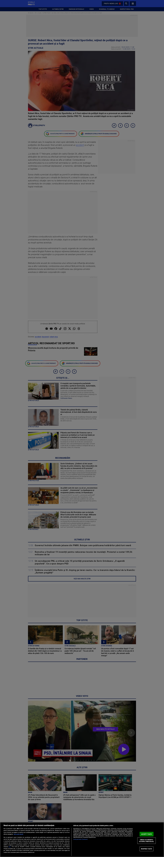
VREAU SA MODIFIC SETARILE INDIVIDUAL (146, 840)
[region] (82, 839)
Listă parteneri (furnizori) (80, 839)
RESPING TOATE (146, 849)
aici (10, 846)
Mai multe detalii (18, 834)
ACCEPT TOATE (146, 834)
